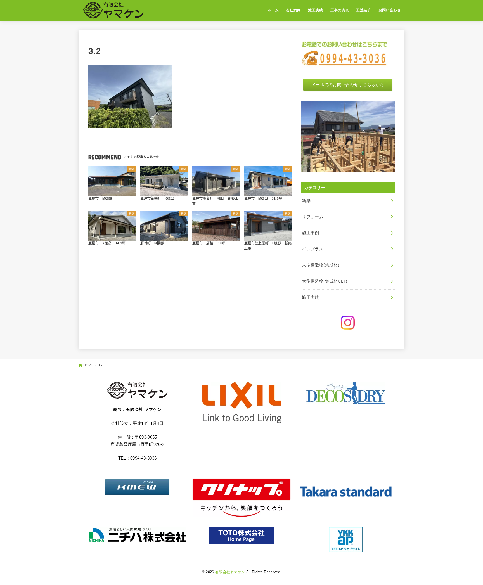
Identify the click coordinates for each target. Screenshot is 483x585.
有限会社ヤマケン (230, 572)
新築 (306, 200)
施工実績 (315, 10)
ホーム (273, 10)
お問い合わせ (389, 10)
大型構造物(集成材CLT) (324, 281)
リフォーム (312, 217)
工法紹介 (363, 10)
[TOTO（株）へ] (242, 535)
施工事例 (310, 233)
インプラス (312, 249)
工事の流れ (339, 10)
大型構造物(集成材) (320, 265)
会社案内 (293, 10)
